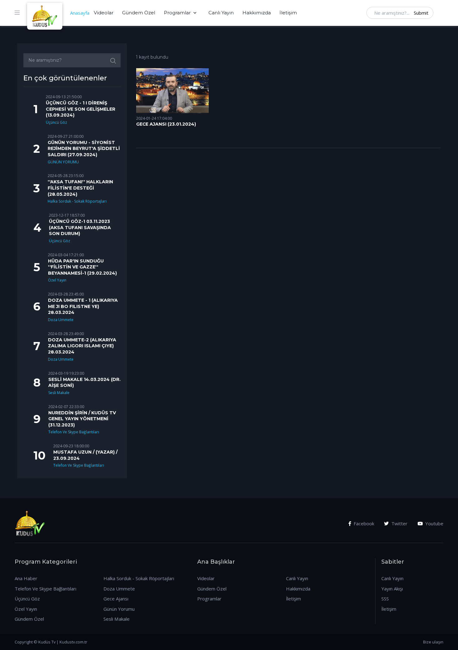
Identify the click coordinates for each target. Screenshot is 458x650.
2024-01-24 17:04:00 (154, 118)
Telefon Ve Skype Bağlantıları (73, 432)
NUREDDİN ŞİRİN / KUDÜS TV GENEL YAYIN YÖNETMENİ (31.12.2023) (82, 419)
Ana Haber (26, 578)
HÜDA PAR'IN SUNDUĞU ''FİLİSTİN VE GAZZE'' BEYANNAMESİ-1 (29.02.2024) (82, 267)
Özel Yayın (57, 280)
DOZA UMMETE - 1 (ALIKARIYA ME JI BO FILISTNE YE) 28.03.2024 (83, 306)
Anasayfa (79, 13)
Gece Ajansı (115, 598)
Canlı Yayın (221, 13)
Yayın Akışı (392, 588)
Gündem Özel (138, 13)
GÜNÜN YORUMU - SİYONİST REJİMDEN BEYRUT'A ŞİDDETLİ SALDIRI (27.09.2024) (84, 148)
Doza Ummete (61, 319)
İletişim (288, 13)
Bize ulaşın (433, 642)
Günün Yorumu (119, 609)
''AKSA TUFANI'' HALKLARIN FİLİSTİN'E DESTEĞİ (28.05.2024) (80, 188)
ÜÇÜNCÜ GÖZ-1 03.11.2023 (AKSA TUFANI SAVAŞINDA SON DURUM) (80, 227)
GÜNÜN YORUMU (63, 162)
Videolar (103, 13)
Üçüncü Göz (56, 122)
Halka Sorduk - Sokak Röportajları (77, 201)
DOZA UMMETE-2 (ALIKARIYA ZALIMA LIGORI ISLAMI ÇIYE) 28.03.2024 (82, 346)
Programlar (177, 13)
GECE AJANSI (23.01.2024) (166, 124)
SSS (385, 598)
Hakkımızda (256, 13)
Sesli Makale (58, 392)
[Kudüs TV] (45, 13)
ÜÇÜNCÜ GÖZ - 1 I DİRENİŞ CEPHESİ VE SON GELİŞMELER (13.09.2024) (80, 109)
